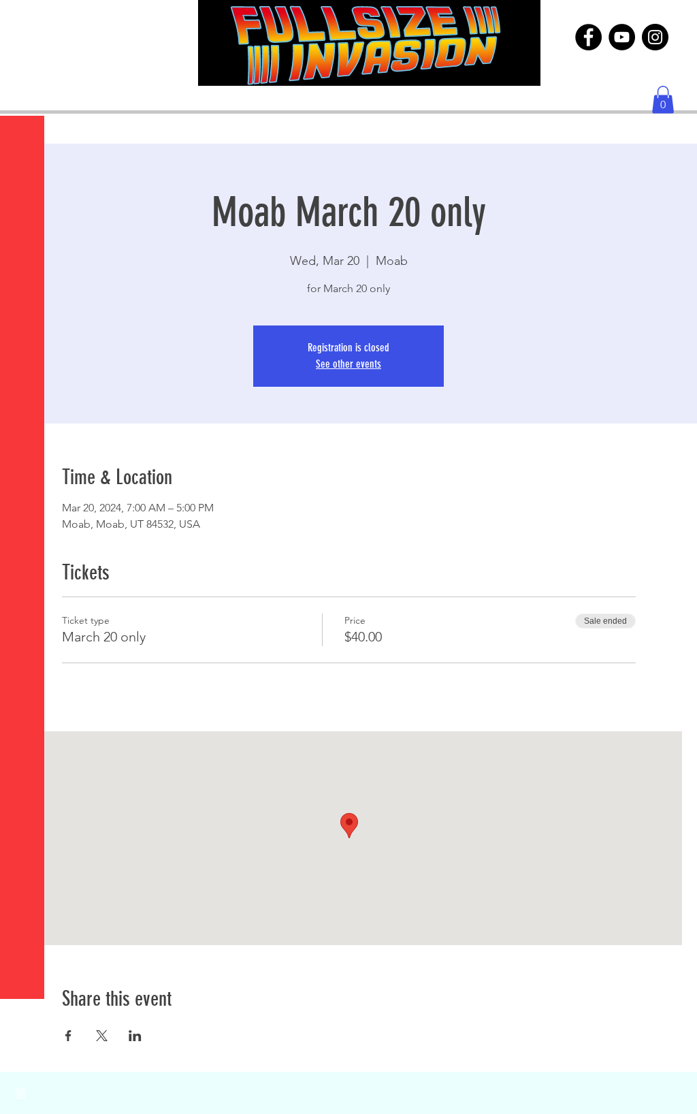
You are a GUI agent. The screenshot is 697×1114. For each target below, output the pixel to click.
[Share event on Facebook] (68, 1035)
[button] (23, 20)
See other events (348, 363)
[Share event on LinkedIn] (135, 1035)
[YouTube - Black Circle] (622, 37)
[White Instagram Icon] (20, 1093)
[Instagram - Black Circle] (655, 37)
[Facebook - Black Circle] (588, 37)
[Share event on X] (101, 1035)
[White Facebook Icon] (20, 1066)
